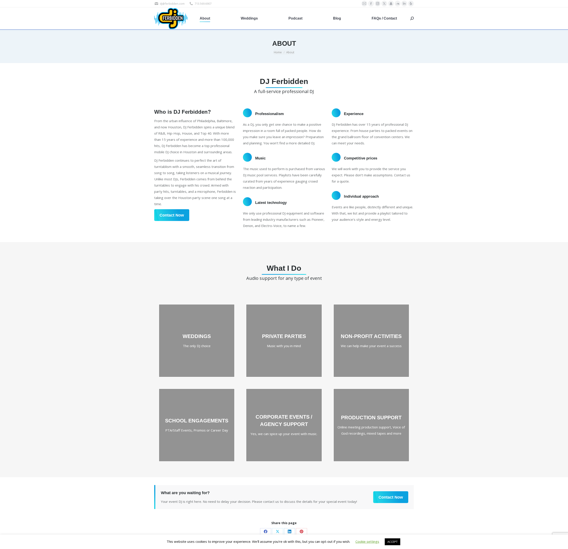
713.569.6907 (203, 4)
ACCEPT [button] (392, 542)
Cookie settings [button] (367, 541)
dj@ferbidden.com (172, 4)
